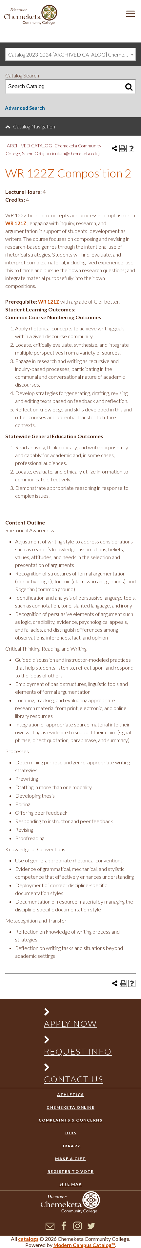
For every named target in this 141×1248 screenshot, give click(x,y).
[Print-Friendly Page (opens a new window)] (123, 148)
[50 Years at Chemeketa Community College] (30, 15)
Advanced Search (25, 108)
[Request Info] (74, 1041)
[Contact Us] (74, 1068)
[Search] (129, 86)
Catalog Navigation (34, 126)
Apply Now (70, 1023)
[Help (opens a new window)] (131, 148)
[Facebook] (63, 1228)
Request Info (78, 1051)
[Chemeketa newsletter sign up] (50, 1228)
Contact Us (73, 1079)
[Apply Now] (74, 1013)
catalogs (28, 1239)
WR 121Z (16, 223)
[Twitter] (91, 1228)
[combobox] (70, 54)
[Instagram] (77, 1228)
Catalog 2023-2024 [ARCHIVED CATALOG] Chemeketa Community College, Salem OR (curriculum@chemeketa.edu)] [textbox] (71, 54)
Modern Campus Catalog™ (84, 1245)
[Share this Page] (114, 148)
